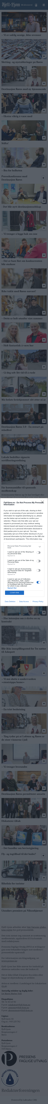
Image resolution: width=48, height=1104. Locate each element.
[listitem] (24, 546)
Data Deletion (10, 601)
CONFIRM (14, 593)
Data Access (24, 601)
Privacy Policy (38, 601)
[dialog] (24, 552)
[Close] (43, 502)
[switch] (38, 552)
